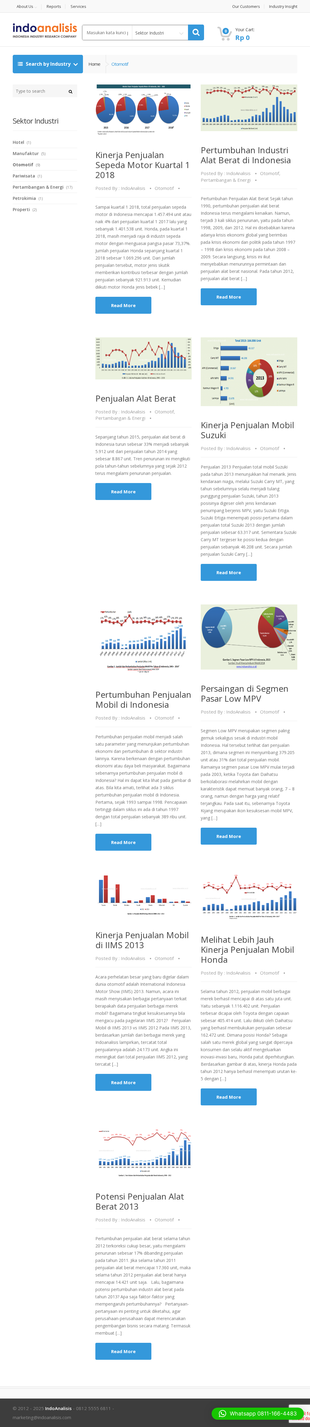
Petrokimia (24, 198)
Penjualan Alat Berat (135, 398)
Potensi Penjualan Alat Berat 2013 (139, 1201)
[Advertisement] (58, 322)
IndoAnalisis (133, 188)
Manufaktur (26, 153)
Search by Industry (48, 64)
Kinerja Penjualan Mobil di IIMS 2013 (142, 940)
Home (94, 64)
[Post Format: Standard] (143, 110)
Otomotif (164, 188)
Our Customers (246, 6)
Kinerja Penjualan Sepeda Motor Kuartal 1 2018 (142, 164)
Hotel (18, 142)
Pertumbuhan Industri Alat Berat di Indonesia (246, 155)
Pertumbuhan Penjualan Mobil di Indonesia (143, 699)
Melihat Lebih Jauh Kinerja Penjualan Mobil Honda (247, 949)
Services (78, 6)
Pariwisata (24, 176)
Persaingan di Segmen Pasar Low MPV (245, 693)
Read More (123, 305)
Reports (54, 6)
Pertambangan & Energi (226, 180)
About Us (25, 6)
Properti (21, 209)
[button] (258, 1414)
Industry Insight (283, 6)
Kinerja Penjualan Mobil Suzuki (247, 430)
